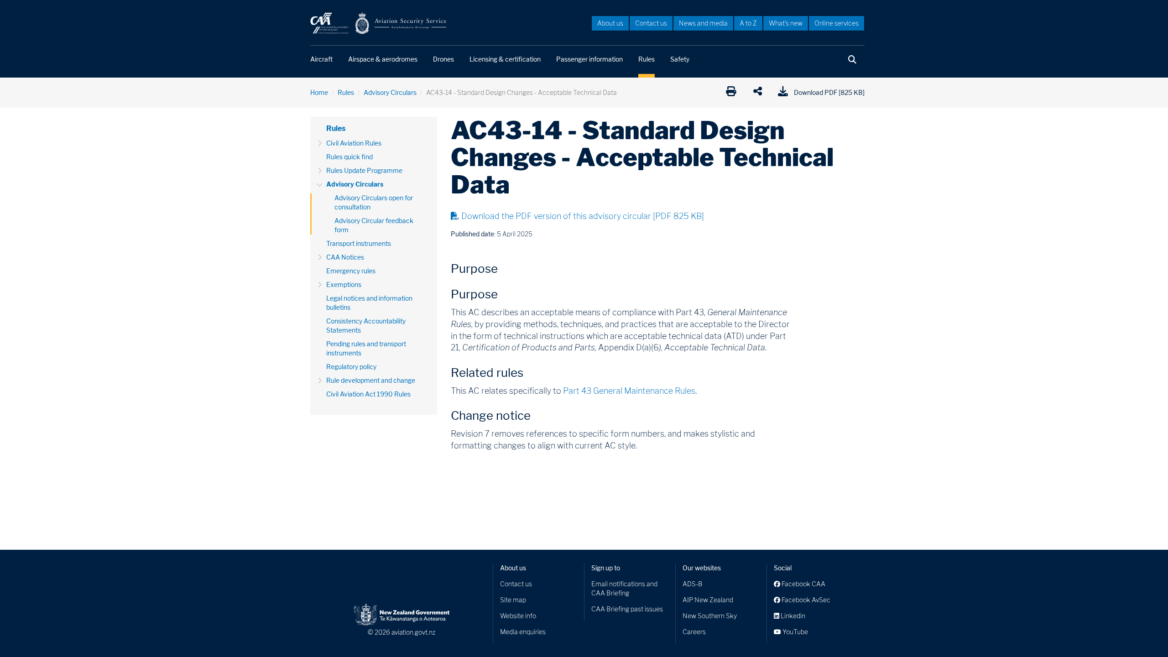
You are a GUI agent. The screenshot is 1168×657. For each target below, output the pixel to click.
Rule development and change (370, 380)
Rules (646, 59)
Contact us (651, 23)
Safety (679, 59)
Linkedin (792, 616)
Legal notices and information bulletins (369, 302)
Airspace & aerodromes (382, 59)
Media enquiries (523, 632)
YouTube (794, 632)
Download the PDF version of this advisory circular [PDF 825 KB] (582, 216)
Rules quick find (349, 157)
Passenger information (589, 59)
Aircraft (321, 59)
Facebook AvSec (805, 600)
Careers (694, 632)
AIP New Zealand (708, 600)
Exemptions (343, 284)
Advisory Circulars (390, 92)
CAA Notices (345, 257)
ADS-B (693, 584)
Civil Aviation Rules (353, 143)
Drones (443, 59)
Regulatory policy (351, 366)
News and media (703, 23)
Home (319, 92)
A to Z (748, 23)
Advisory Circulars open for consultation (373, 202)
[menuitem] (610, 23)
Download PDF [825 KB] (829, 92)
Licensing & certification (505, 59)
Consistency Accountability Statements (366, 325)
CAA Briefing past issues (627, 609)
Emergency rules (350, 271)
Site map (513, 600)
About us (610, 23)
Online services (836, 23)
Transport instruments (358, 243)
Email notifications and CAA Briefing (624, 588)
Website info (518, 616)
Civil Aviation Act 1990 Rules (368, 394)
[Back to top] (1142, 631)
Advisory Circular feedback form (373, 225)
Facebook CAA (802, 584)
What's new (786, 23)
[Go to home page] (378, 22)
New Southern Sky (710, 616)
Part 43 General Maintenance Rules (629, 391)
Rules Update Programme (364, 170)
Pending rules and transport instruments (366, 348)
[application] (759, 92)
